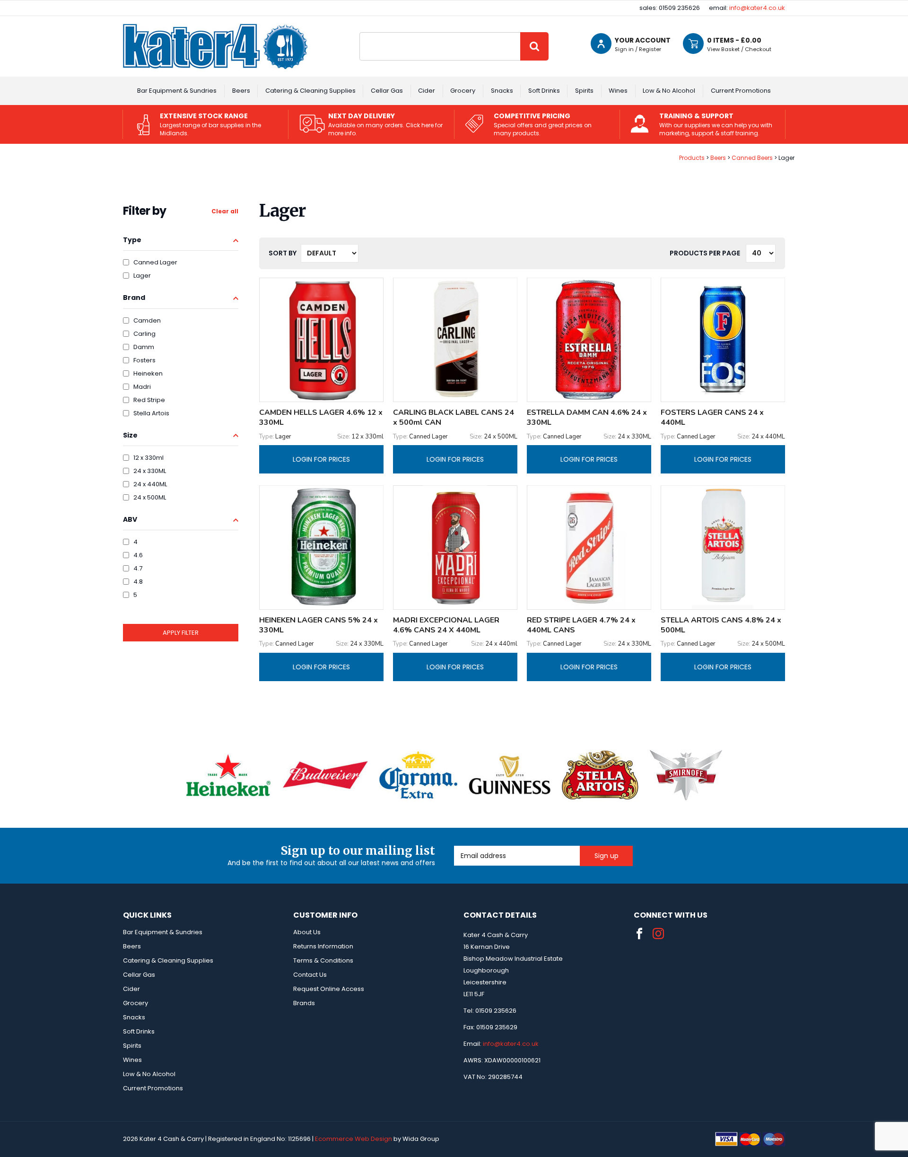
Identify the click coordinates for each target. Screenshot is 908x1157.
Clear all (224, 211)
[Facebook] (639, 933)
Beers (241, 90)
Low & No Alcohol (669, 90)
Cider (426, 90)
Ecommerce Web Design (353, 1138)
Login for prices (321, 459)
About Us (307, 932)
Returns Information (323, 946)
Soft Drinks (544, 90)
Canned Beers (752, 158)
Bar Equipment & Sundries (177, 90)
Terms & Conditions (323, 960)
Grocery (462, 90)
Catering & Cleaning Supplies (310, 90)
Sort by (283, 253)
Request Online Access (328, 988)
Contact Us (310, 974)
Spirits (584, 90)
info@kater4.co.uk (757, 7)
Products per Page (705, 253)
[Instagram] (658, 933)
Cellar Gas (387, 90)
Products (692, 158)
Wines (618, 90)
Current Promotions (741, 90)
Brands (304, 1003)
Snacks (502, 90)
